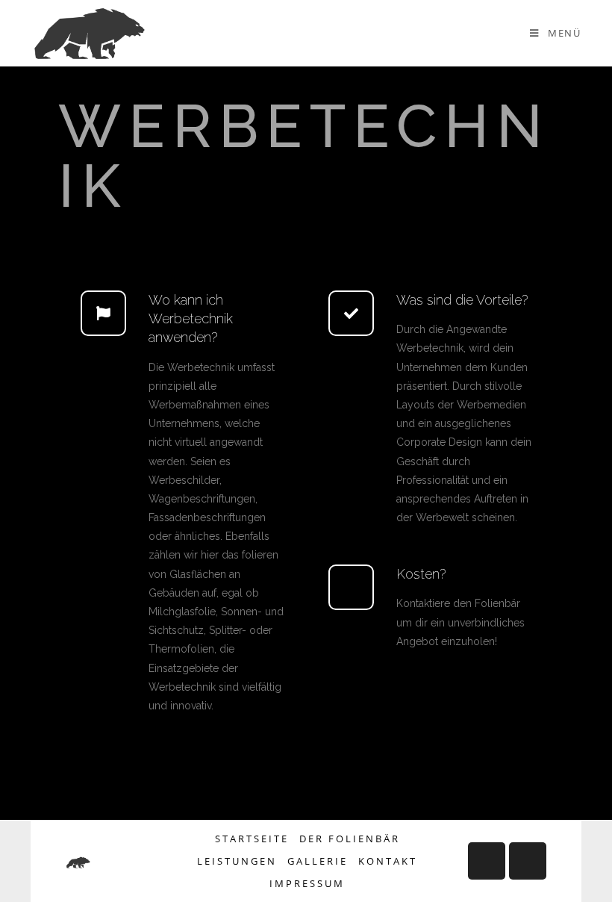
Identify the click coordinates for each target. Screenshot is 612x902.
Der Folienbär (349, 838)
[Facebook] (486, 861)
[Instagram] (527, 861)
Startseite (252, 838)
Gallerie (317, 861)
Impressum (307, 883)
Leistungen (237, 861)
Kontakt (387, 861)
